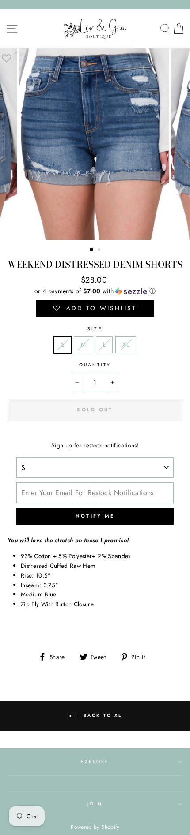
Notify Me (95, 515)
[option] (95, 144)
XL (125, 344)
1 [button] (92, 250)
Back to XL (101, 715)
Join (94, 804)
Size (94, 328)
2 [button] (100, 250)
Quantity (95, 365)
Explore (95, 761)
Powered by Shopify (95, 827)
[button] (95, 291)
